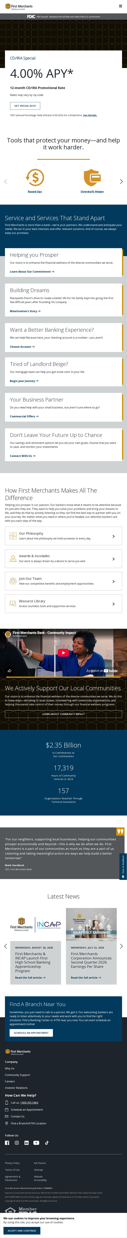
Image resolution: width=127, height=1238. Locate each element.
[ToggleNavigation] (120, 5)
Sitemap (38, 1169)
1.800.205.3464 (29, 1103)
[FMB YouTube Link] (36, 1144)
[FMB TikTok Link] (47, 1144)
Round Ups (35, 191)
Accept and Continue (22, 1230)
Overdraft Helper (92, 191)
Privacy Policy (12, 1163)
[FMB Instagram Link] (17, 1144)
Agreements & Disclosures (13, 1178)
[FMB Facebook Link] (7, 1144)
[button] (32, 271)
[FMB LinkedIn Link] (26, 1144)
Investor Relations (16, 1088)
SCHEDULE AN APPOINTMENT (31, 1032)
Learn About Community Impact (63, 714)
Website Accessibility (40, 1178)
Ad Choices (40, 1163)
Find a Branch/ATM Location (28, 1123)
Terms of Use (12, 1169)
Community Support (17, 1075)
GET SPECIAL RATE (25, 105)
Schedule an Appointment (27, 1109)
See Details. (90, 115)
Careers (10, 1081)
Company (11, 1062)
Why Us (9, 1068)
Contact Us (17, 1116)
